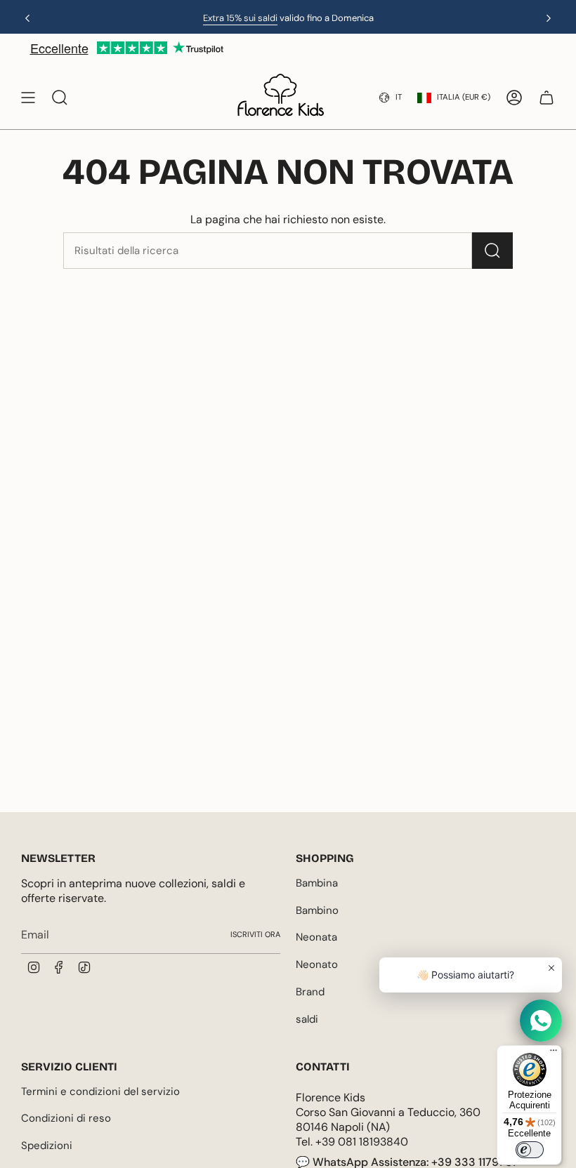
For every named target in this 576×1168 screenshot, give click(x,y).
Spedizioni (46, 1146)
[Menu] (553, 1053)
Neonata (316, 937)
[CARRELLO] (546, 97)
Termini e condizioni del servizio (100, 1091)
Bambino (317, 910)
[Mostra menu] (28, 97)
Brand (310, 992)
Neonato (317, 964)
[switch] (530, 1149)
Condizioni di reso (66, 1118)
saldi (307, 1019)
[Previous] (27, 18)
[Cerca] (492, 250)
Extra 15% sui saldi (240, 18)
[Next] (548, 18)
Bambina (317, 883)
